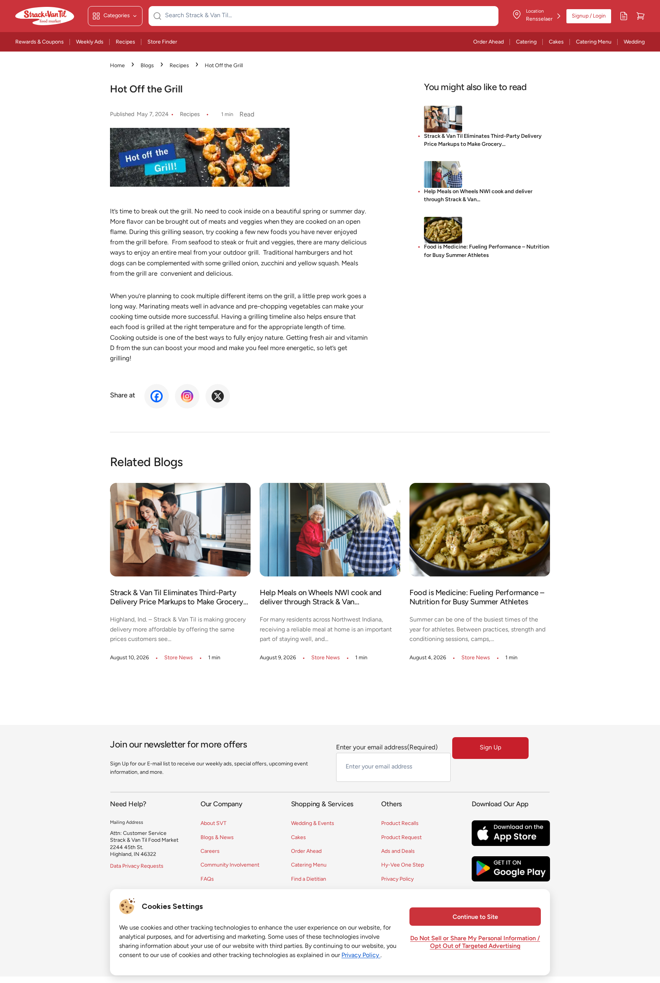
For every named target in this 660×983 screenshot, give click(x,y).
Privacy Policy (397, 879)
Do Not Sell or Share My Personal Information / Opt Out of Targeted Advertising (475, 942)
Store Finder (162, 42)
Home (117, 66)
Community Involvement (230, 865)
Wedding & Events (312, 823)
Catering (526, 42)
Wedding (634, 42)
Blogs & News (217, 838)
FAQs (207, 879)
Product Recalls (400, 823)
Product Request (401, 838)
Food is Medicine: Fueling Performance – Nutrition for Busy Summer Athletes (486, 252)
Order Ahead (488, 42)
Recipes (125, 42)
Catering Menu (593, 42)
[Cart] (640, 16)
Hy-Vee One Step (402, 865)
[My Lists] (623, 16)
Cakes (556, 42)
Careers (210, 851)
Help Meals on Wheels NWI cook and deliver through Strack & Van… (478, 196)
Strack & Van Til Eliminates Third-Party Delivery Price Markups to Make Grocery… (483, 141)
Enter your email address (387, 747)
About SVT (213, 823)
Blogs (147, 66)
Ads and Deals (398, 851)
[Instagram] (187, 396)
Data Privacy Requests (136, 866)
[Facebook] (156, 396)
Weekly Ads (90, 42)
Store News (178, 658)
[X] (217, 396)
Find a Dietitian (308, 879)
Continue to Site (475, 917)
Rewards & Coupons (39, 42)
